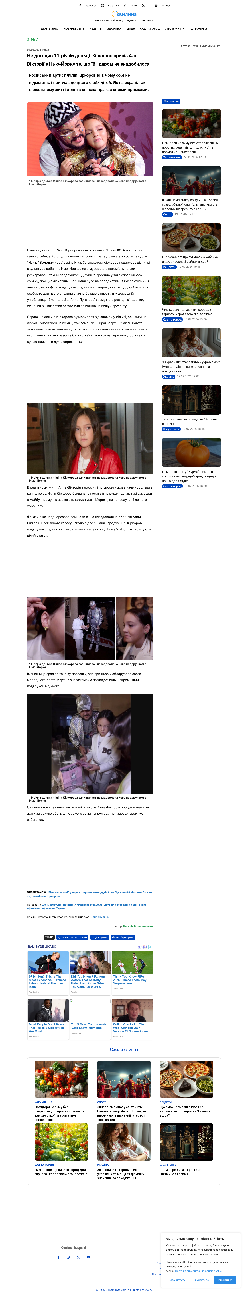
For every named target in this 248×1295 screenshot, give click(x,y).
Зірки (32, 40)
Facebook (90, 5)
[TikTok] (125, 6)
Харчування (172, 157)
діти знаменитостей (72, 937)
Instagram (113, 5)
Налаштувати (177, 1279)
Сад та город (172, 319)
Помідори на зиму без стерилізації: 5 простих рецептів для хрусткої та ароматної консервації (190, 147)
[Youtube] (156, 6)
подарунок (99, 937)
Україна (168, 377)
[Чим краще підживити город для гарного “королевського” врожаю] (191, 290)
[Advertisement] (90, 218)
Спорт (167, 214)
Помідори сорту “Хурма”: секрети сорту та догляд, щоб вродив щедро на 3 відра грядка (189, 476)
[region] (201, 1260)
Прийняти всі (225, 1279)
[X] (143, 6)
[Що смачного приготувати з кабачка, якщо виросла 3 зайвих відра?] (191, 237)
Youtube (166, 5)
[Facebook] (80, 6)
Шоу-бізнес (171, 429)
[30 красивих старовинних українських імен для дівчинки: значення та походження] (191, 342)
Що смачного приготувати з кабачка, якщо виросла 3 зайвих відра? (185, 1111)
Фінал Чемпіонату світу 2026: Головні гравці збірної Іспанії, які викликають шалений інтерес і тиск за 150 (190, 204)
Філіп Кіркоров (123, 937)
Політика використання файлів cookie (198, 1270)
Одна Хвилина (100, 916)
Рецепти (169, 267)
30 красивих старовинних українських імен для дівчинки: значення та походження (191, 366)
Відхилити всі (201, 1279)
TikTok (133, 5)
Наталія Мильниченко (205, 46)
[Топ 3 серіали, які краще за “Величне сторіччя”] (191, 400)
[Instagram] (102, 6)
